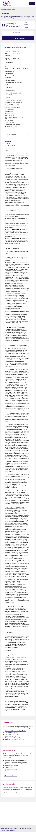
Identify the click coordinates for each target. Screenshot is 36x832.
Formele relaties (7, 67)
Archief (7, 830)
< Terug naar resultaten (18, 38)
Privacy (11, 828)
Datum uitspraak (7, 54)
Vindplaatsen (9, 111)
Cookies (15, 828)
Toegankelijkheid (22, 828)
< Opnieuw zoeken (18, 32)
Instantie (7, 51)
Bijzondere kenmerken (8, 76)
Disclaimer (12, 830)
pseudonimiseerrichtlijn (14, 26)
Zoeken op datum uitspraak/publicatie (15, 731)
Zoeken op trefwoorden (11, 732)
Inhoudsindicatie (10, 80)
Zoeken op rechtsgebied (11, 736)
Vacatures (3, 830)
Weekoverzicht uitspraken (11, 793)
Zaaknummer (9, 62)
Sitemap (7, 828)
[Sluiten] (32, 25)
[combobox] (18, 134)
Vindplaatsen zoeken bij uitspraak (14, 738)
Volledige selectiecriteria (10, 776)
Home (2, 9)
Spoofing (29, 828)
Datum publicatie (8, 59)
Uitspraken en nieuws (10, 9)
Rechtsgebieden (9, 71)
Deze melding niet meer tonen (26, 25)
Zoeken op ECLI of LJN (11, 734)
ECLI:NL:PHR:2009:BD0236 (21, 68)
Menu (31, 3)
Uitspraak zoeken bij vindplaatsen (14, 739)
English (2, 828)
